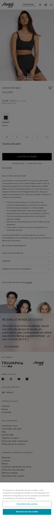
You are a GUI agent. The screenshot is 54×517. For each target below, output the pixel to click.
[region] (27, 499)
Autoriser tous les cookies (27, 512)
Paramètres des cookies (27, 504)
